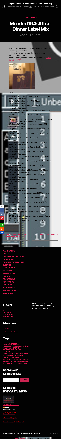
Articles (34, 18)
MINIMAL (7, 276)
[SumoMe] (2, 232)
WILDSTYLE (8, 293)
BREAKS (6, 254)
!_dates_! (6, 344)
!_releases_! (7, 346)
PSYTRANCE (8, 282)
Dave (17, 438)
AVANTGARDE (9, 251)
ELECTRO (7, 265)
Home (7, 328)
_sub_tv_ (25, 363)
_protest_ (20, 363)
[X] (2, 221)
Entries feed (7, 312)
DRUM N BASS (9, 259)
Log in (5, 310)
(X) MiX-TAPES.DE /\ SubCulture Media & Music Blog (30, 4)
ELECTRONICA (9, 268)
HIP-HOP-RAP (9, 273)
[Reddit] (2, 229)
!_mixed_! (27, 18)
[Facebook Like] (2, 214)
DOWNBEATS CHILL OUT (13, 256)
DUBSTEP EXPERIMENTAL (14, 262)
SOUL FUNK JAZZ (10, 287)
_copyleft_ (14, 363)
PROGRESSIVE (9, 279)
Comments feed (8, 314)
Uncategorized (22, 362)
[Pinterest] (2, 218)
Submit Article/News (11, 332)
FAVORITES (7, 271)
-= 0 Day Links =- (17, 346)
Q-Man (26, 35)
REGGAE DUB (8, 285)
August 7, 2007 (36, 35)
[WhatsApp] (2, 225)
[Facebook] (2, 210)
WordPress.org (8, 316)
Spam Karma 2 (25, 438)
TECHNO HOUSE (10, 290)
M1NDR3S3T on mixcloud (11, 405)
